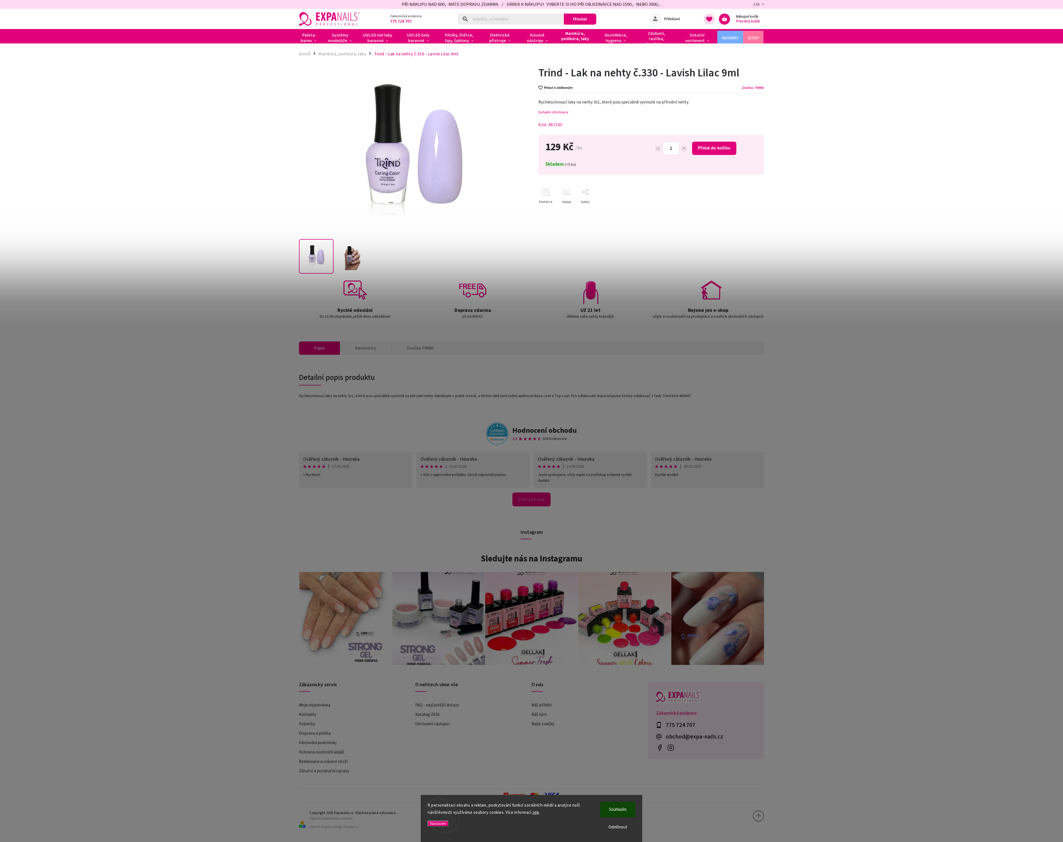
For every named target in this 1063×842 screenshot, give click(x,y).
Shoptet (326, 827)
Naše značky (543, 724)
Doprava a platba (315, 733)
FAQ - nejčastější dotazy (437, 705)
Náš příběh (542, 705)
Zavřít (747, 211)
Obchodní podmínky (318, 743)
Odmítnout (617, 827)
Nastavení (438, 824)
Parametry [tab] (365, 348)
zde (535, 812)
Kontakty (307, 714)
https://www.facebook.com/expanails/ (659, 747)
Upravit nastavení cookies (331, 818)
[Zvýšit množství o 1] (684, 148)
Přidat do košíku (714, 148)
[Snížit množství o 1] (658, 148)
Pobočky (307, 724)
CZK (757, 4)
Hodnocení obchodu (544, 430)
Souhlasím (617, 809)
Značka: (753, 87)
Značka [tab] (420, 348)
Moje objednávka (314, 705)
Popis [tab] (319, 348)
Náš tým (539, 714)
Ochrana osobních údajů (321, 752)
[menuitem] (310, 38)
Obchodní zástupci (432, 724)
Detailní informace (553, 112)
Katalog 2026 (427, 714)
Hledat (580, 19)
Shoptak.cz (351, 827)
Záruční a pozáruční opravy (324, 771)
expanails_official (670, 747)
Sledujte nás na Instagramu (531, 559)
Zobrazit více (531, 499)
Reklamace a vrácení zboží (323, 761)
